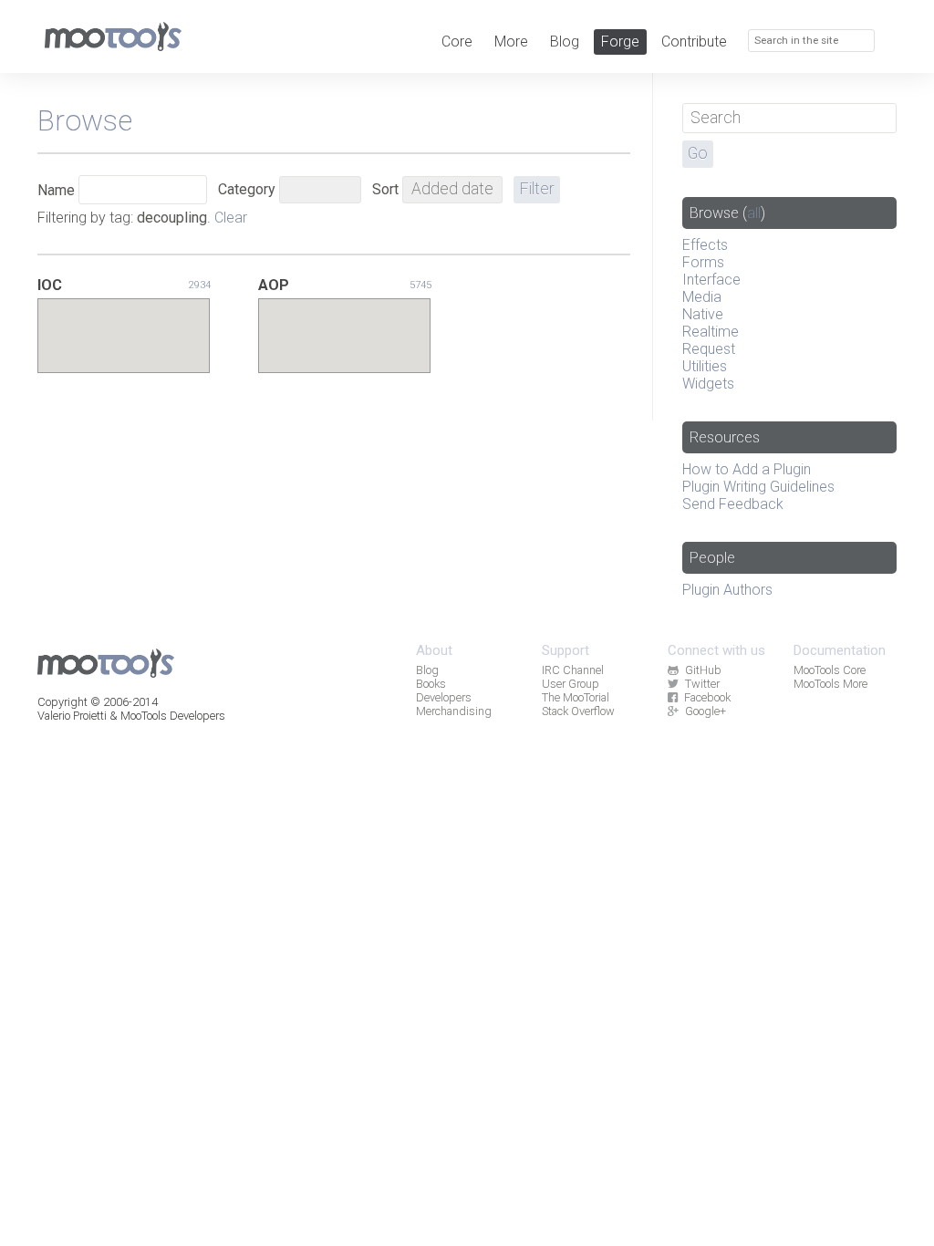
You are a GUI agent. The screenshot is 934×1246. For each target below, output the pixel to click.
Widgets (708, 383)
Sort (385, 189)
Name (56, 190)
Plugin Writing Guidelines (758, 486)
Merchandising (454, 711)
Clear (230, 217)
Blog (564, 41)
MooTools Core (830, 670)
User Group (570, 683)
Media (701, 297)
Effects (705, 245)
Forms (703, 262)
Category (246, 189)
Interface (711, 279)
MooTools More (830, 683)
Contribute (694, 41)
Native (702, 314)
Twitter (702, 683)
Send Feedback (733, 504)
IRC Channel (573, 670)
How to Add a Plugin (746, 469)
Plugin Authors (727, 589)
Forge (620, 41)
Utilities (704, 366)
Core (456, 41)
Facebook (707, 697)
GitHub (703, 670)
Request (708, 349)
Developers (444, 697)
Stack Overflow (578, 711)
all (754, 213)
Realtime (710, 331)
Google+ (705, 711)
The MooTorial (575, 697)
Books (431, 683)
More (511, 41)
